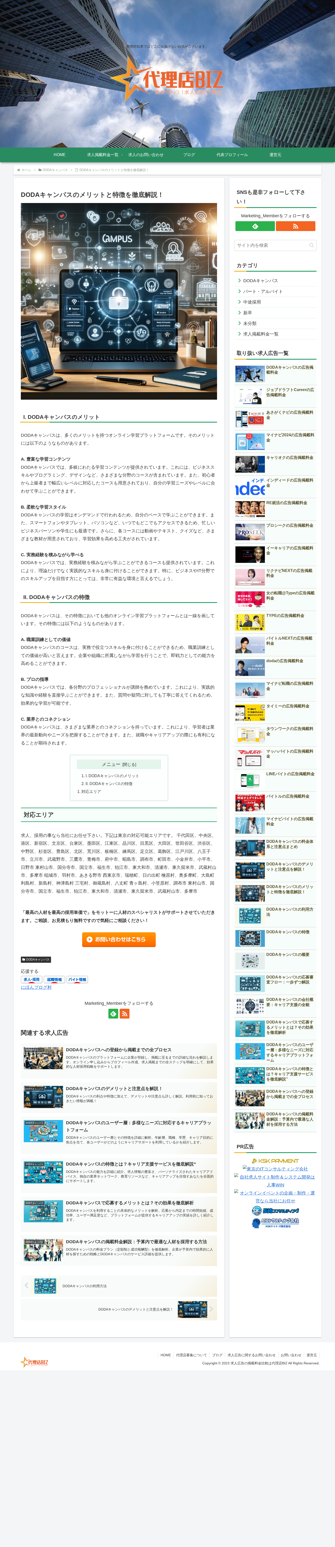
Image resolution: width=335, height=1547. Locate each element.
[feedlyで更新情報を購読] (113, 1014)
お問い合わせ (291, 1355)
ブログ (217, 1355)
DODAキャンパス (38, 959)
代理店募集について (191, 1355)
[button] (311, 245)
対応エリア (91, 791)
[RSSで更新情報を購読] (124, 1014)
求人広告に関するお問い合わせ (252, 1355)
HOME (166, 1355)
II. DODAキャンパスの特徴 (109, 783)
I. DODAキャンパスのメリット (112, 776)
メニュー (111, 764)
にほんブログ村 (36, 987)
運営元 (312, 1355)
